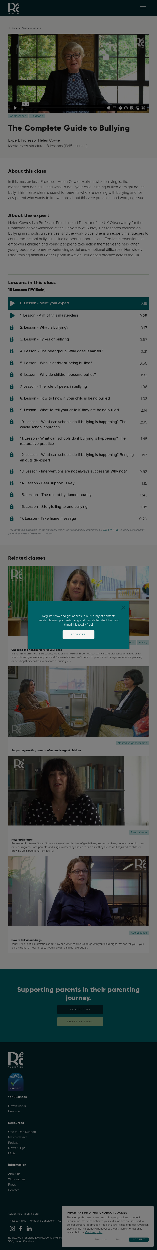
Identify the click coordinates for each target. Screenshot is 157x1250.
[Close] (123, 607)
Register (78, 634)
